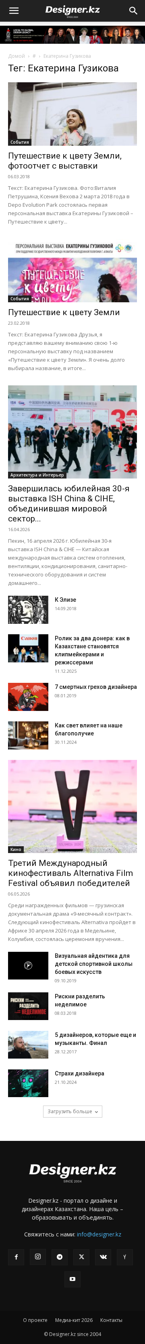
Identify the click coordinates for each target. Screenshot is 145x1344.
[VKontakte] (103, 1257)
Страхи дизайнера (79, 1073)
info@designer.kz (99, 1234)
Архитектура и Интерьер (37, 475)
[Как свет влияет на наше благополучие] (28, 735)
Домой (16, 56)
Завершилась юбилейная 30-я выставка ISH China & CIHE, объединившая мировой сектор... (69, 503)
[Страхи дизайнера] (28, 1083)
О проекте (35, 1320)
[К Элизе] (28, 610)
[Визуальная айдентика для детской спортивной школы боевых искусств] (28, 965)
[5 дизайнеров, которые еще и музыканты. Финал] (28, 1045)
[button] (14, 11)
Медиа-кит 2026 (74, 1320)
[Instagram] (38, 1257)
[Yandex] (125, 1257)
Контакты (111, 1320)
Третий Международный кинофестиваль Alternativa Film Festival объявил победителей (70, 873)
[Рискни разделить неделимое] (28, 1006)
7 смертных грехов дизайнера (96, 687)
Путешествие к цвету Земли (64, 312)
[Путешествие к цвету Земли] (72, 270)
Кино (15, 849)
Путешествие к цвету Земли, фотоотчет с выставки (65, 161)
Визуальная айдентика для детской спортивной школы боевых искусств (94, 964)
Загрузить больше (70, 1111)
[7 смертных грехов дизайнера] (28, 697)
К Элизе (65, 600)
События (19, 142)
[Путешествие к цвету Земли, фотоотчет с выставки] (72, 114)
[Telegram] (60, 1257)
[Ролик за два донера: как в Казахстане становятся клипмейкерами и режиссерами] (28, 648)
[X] (81, 1257)
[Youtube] (72, 1279)
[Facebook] (16, 1257)
